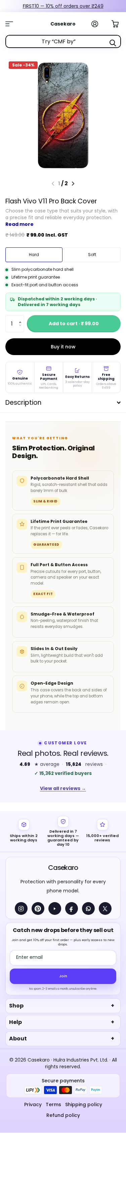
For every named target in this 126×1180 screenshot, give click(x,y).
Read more (19, 224)
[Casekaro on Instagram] (21, 908)
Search (113, 43)
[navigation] (73, 184)
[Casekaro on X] (105, 908)
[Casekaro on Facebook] (71, 908)
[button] (22, 318)
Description (23, 402)
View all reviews (63, 788)
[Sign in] (98, 24)
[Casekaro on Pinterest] (38, 908)
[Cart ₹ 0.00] (118, 23)
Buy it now (63, 346)
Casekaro (63, 867)
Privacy (33, 1104)
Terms (53, 1104)
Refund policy (63, 1115)
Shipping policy (83, 1104)
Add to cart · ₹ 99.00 (74, 323)
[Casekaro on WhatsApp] (88, 908)
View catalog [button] (12, 23)
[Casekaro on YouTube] (54, 908)
